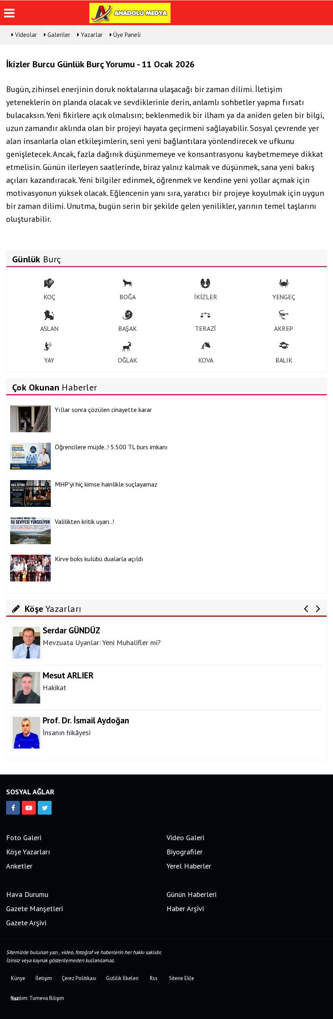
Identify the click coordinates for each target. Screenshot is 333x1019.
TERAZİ (205, 328)
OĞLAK (127, 360)
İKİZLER (205, 297)
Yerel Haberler (188, 866)
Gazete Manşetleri (34, 908)
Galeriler (58, 35)
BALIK (283, 360)
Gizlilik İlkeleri (122, 978)
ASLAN (49, 328)
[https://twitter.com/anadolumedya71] (45, 808)
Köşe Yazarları (28, 851)
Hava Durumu (27, 894)
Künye (18, 978)
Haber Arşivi (185, 908)
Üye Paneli (126, 35)
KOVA (205, 360)
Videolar (25, 35)
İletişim (43, 978)
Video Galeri (185, 837)
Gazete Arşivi (26, 922)
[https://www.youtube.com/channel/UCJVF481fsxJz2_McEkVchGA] (29, 808)
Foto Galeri (23, 837)
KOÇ (49, 297)
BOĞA (127, 297)
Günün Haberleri (191, 894)
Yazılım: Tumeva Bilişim (37, 998)
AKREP (283, 328)
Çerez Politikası (79, 978)
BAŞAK (127, 328)
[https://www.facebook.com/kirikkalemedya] (13, 808)
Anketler (19, 866)
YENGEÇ (283, 297)
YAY (49, 360)
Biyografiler (184, 851)
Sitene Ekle (181, 978)
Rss (154, 978)
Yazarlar (91, 35)
